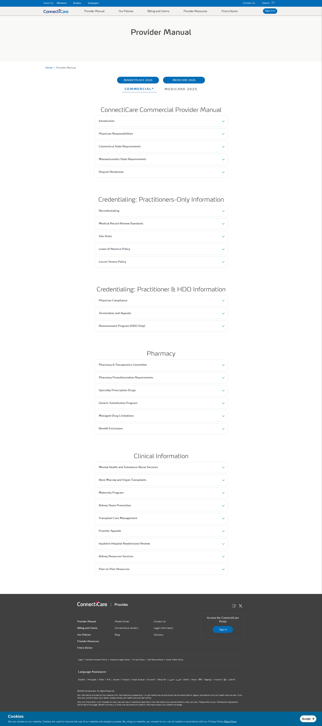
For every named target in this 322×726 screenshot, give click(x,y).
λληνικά (217, 680)
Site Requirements (155, 660)
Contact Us (249, 3)
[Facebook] (235, 606)
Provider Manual (94, 11)
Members (62, 3)
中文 (108, 680)
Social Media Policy (174, 660)
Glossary (158, 635)
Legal (80, 660)
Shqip (194, 680)
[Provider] (92, 603)
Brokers (77, 3)
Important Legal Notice (120, 660)
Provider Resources (195, 11)
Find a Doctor (230, 11)
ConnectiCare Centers (126, 628)
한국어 (186, 680)
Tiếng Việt (161, 680)
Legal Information (163, 628)
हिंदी (200, 680)
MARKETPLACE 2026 (138, 80)
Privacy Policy (138, 660)
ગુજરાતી (232, 680)
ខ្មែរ (225, 680)
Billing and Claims (158, 11)
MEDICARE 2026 (184, 80)
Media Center (122, 621)
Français (125, 680)
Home (48, 68)
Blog (117, 635)
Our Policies (126, 11)
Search (266, 3)
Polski (101, 680)
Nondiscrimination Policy (96, 660)
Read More (230, 721)
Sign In (223, 629)
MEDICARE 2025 (181, 89)
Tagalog (207, 680)
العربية (171, 680)
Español (81, 680)
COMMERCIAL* (139, 89)
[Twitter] (241, 606)
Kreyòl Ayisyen (138, 680)
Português (92, 680)
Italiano (116, 680)
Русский (150, 680)
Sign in (269, 11)
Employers (93, 3)
